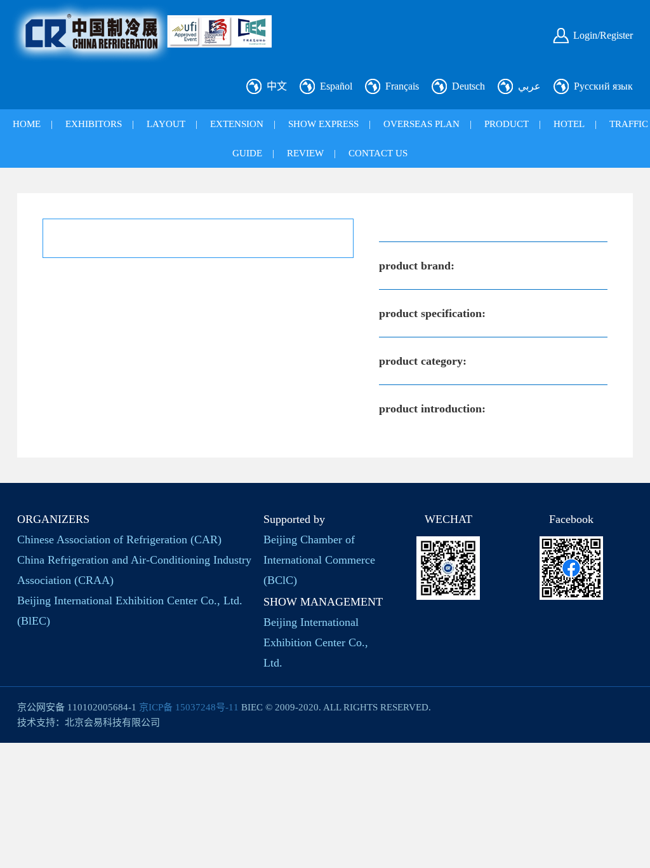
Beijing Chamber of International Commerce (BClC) (319, 560)
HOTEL (569, 124)
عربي (529, 86)
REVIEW (305, 153)
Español (336, 86)
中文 (277, 86)
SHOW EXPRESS (323, 124)
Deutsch (468, 86)
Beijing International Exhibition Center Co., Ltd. (315, 642)
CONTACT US (378, 153)
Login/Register (603, 35)
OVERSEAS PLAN (421, 124)
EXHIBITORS (93, 124)
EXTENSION (236, 124)
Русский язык (603, 86)
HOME (27, 124)
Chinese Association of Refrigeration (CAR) (119, 539)
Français (402, 86)
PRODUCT (506, 124)
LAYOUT (166, 124)
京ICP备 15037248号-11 (189, 707)
